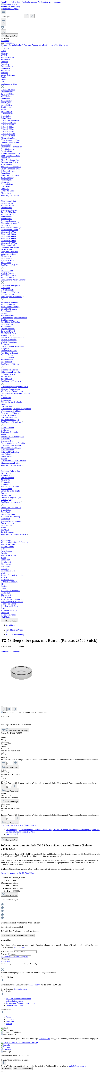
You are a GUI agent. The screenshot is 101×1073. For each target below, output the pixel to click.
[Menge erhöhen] (15, 763)
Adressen (28, 45)
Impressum (10, 1019)
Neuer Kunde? (19, 947)
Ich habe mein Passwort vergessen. (14, 957)
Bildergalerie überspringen (11, 651)
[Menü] (3, 12)
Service (9, 1024)
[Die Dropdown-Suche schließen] (32, 16)
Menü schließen (11, 36)
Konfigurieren (6, 1068)
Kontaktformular (20, 989)
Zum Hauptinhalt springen (11, 2)
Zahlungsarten (37, 45)
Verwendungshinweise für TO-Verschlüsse (17, 873)
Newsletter (10, 1021)
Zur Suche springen (30, 2)
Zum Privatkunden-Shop (10, 6)
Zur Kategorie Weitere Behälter (13, 280)
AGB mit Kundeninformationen (18, 999)
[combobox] (12, 16)
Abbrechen (5, 961)
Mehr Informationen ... (77, 1066)
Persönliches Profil (16, 45)
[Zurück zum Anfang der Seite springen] (3, 1063)
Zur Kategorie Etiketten (10, 364)
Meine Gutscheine (61, 45)
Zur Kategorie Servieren (10, 502)
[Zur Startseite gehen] (9, 4)
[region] (50, 682)
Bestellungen (48, 45)
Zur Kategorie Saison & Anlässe (14, 534)
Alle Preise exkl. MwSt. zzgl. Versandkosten (18, 825)
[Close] (2, 706)
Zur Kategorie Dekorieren (11, 422)
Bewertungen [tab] (11, 834)
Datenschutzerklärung (14, 1001)
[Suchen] (26, 16)
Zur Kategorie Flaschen (10, 195)
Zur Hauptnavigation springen (49, 2)
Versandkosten (44, 1039)
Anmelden (5, 41)
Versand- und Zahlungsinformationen (20, 1003)
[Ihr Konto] (3, 31)
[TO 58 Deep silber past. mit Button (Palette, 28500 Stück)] (21, 672)
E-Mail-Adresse (7, 951)
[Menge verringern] (3, 763)
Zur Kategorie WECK (10, 265)
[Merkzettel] (2, 28)
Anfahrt (9, 1017)
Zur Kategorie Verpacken (11, 381)
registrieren (9, 43)
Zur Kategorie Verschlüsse (11, 297)
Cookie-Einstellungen (14, 1005)
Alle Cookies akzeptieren (23, 1068)
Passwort (4, 954)
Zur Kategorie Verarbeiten (11, 465)
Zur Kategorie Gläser (9, 84)
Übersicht (5, 45)
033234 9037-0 (34, 985)
